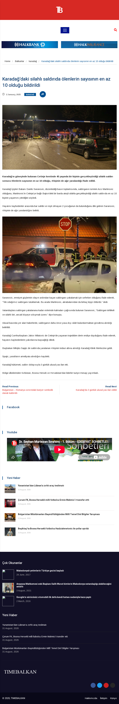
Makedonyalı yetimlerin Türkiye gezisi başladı (40, 570)
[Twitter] (99, 685)
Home (7, 61)
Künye (113, 698)
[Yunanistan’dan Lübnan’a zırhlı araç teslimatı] (10, 488)
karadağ (33, 61)
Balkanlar (19, 61)
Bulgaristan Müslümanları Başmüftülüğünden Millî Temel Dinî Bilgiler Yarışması (59, 514)
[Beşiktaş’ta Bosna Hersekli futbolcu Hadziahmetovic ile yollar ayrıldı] (10, 531)
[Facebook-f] (93, 685)
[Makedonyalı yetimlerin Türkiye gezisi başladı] (8, 575)
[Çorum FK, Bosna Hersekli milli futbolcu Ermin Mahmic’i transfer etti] (10, 503)
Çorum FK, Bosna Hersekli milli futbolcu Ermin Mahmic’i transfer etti (53, 500)
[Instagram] (112, 685)
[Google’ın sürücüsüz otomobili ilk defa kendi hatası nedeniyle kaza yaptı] (8, 601)
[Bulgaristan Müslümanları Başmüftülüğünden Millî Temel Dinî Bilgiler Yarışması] (10, 517)
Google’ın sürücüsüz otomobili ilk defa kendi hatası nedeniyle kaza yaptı (53, 597)
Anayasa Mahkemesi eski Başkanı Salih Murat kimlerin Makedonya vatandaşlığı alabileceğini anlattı (63, 585)
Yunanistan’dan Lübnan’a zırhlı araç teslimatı (41, 485)
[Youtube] (106, 685)
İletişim (103, 698)
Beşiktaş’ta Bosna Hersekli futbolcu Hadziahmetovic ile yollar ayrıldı (53, 528)
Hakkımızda (91, 698)
